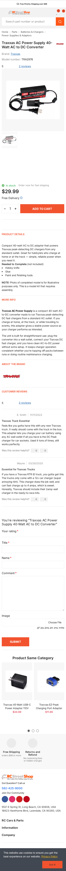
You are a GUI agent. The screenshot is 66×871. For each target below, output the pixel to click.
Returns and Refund (32, 753)
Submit (15, 641)
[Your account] (53, 12)
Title (4, 542)
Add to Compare (23, 668)
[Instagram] (12, 799)
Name (6, 558)
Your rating (9, 531)
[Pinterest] (26, 799)
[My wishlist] (57, 12)
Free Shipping (11, 751)
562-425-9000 (12, 788)
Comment (8, 573)
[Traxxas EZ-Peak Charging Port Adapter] (49, 681)
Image (6, 615)
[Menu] (3, 12)
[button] (32, 4)
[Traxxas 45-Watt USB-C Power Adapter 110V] (17, 681)
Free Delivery (10, 198)
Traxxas (15, 54)
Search (60, 21)
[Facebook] (5, 799)
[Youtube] (19, 799)
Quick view (23, 675)
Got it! (52, 864)
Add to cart (42, 209)
